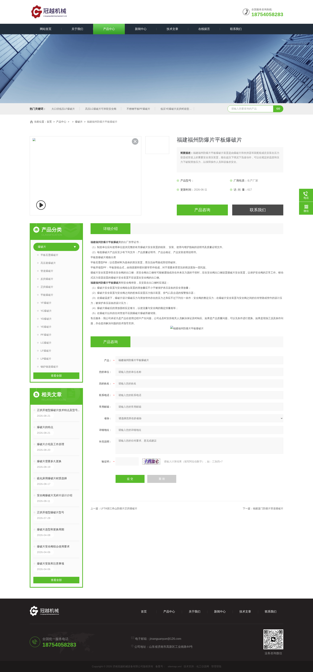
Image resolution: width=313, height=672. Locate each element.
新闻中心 (141, 28)
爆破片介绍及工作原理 (50, 444)
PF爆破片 (46, 334)
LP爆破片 (46, 358)
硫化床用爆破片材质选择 (52, 478)
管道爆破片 (47, 270)
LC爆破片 (46, 342)
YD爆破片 (46, 318)
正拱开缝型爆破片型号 (50, 512)
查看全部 (56, 375)
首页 (49, 121)
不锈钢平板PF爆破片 (138, 108)
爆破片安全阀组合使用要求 (53, 546)
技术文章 (172, 28)
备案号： (160, 666)
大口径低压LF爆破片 (63, 108)
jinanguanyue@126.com (165, 638)
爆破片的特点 (45, 427)
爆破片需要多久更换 (49, 461)
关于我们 (77, 28)
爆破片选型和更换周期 (50, 529)
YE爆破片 (46, 326)
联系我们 (236, 28)
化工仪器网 (202, 666)
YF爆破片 (46, 302)
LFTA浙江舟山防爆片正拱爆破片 (119, 508)
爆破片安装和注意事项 (50, 563)
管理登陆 (216, 666)
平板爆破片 (47, 294)
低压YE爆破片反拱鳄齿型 (174, 108)
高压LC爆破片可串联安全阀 (100, 108)
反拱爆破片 (47, 278)
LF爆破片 (46, 350)
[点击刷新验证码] (151, 461)
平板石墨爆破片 (49, 254)
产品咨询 (202, 210)
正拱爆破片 (47, 286)
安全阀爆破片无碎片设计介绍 (54, 495)
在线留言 (204, 28)
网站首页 (45, 28)
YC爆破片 (46, 310)
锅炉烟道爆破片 (49, 366)
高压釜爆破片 (48, 262)
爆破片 (79, 121)
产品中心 (109, 28)
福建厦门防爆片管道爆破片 (268, 508)
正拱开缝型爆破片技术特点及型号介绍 (60, 410)
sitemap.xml (174, 666)
